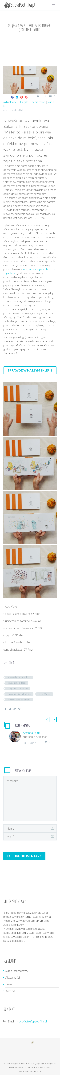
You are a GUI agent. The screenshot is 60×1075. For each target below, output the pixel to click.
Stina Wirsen (44, 694)
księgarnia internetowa (18, 688)
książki (24, 102)
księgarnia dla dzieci (17, 683)
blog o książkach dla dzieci (19, 677)
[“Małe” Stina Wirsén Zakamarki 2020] (30, 409)
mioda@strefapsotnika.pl (31, 1021)
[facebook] (28, 1042)
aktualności (10, 102)
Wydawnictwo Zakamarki (19, 699)
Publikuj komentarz (24, 856)
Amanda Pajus (31, 732)
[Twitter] (17, 97)
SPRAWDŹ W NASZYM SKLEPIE (30, 370)
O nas (8, 984)
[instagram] (32, 1042)
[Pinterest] (26, 97)
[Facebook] (12, 97)
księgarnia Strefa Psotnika (19, 694)
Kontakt (10, 991)
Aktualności (12, 977)
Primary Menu (54, 5)
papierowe (38, 102)
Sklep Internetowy (16, 970)
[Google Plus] (21, 97)
